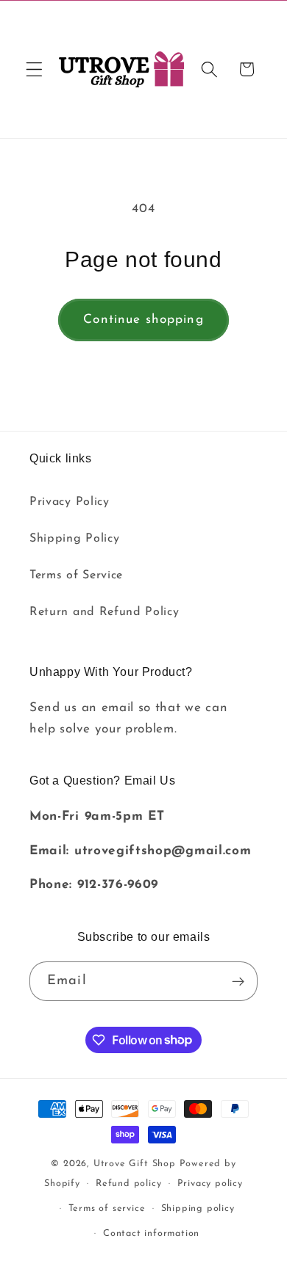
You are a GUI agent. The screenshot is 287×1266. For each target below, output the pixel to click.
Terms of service (107, 1208)
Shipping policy (198, 1208)
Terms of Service (76, 575)
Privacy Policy (69, 502)
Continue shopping (143, 319)
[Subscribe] (238, 981)
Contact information (151, 1233)
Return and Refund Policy (104, 612)
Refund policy (128, 1183)
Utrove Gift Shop (134, 1164)
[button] (34, 69)
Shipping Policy (74, 539)
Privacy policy (210, 1183)
